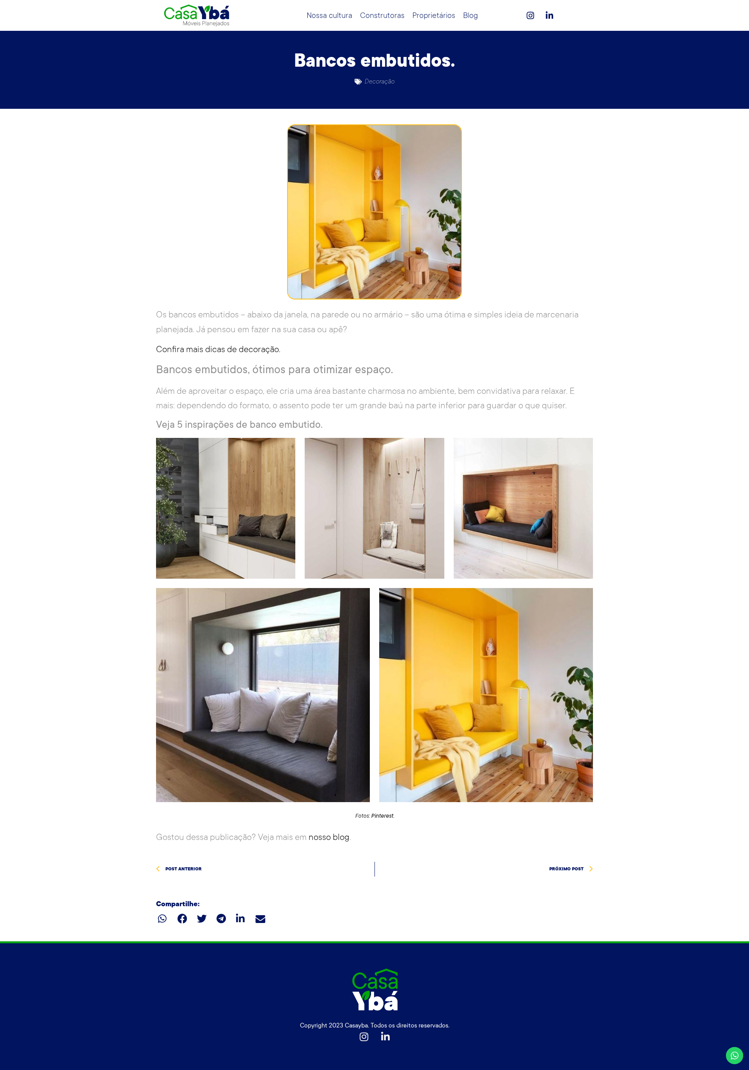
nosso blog (329, 837)
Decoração (379, 81)
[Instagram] (530, 15)
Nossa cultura (329, 15)
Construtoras (382, 15)
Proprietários (433, 15)
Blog (470, 15)
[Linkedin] (549, 15)
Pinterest (382, 816)
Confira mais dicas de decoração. (218, 349)
